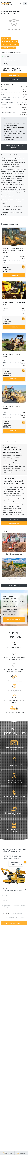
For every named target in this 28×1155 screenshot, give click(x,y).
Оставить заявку (14, 619)
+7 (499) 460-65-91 (10, 609)
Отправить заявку (15, 923)
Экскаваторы (6, 38)
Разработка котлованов (14, 554)
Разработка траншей (14, 579)
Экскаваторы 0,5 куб (8, 47)
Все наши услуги (14, 585)
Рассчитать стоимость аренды (14, 147)
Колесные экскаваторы (9, 41)
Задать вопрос (14, 79)
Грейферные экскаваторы (10, 44)
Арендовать (14, 75)
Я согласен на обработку (12, 918)
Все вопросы (14, 520)
